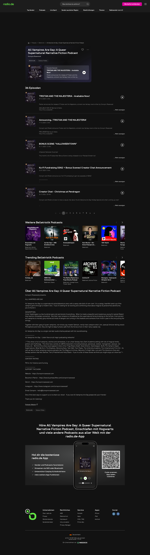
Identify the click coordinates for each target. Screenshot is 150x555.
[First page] (55, 213)
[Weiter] (122, 221)
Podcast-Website (30, 404)
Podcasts (42, 10)
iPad (96, 516)
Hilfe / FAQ (80, 519)
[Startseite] (28, 43)
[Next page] (90, 213)
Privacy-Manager (65, 525)
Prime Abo (80, 522)
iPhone (97, 513)
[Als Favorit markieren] (82, 49)
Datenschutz (64, 516)
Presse (45, 516)
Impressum (63, 519)
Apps (79, 516)
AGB (61, 513)
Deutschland (76, 534)
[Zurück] (116, 221)
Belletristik (32, 60)
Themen (101, 10)
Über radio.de (47, 513)
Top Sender (30, 10)
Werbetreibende (48, 519)
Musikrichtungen (88, 10)
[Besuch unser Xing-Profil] (118, 514)
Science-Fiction (43, 60)
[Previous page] (60, 213)
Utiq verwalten (64, 522)
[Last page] (94, 213)
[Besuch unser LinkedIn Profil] (114, 514)
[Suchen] (87, 4)
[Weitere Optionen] (88, 49)
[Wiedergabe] (84, 72)
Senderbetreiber (48, 522)
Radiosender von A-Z (116, 10)
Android (97, 519)
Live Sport (53, 10)
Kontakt (79, 513)
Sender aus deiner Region (70, 10)
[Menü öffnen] (145, 4)
